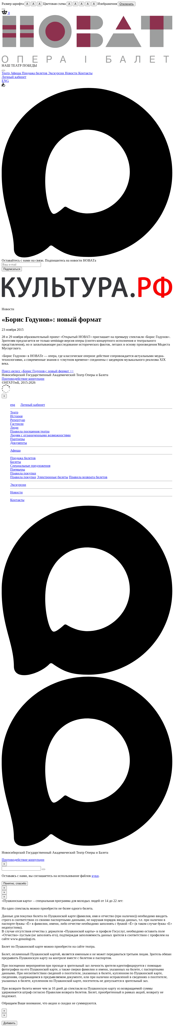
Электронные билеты (52, 477)
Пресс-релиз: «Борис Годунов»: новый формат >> (38, 371)
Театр (6, 73)
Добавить (9, 1023)
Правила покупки (23, 473)
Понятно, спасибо (14, 883)
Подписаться (11, 269)
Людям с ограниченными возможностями (40, 435)
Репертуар (17, 420)
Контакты (85, 73)
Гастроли (17, 424)
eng (12, 405)
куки (95, 876)
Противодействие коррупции (23, 378)
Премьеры (17, 469)
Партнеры (17, 439)
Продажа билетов (35, 73)
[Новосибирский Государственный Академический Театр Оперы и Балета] (87, 61)
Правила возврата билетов (88, 477)
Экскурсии (56, 73)
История (16, 416)
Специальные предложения (30, 465)
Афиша (16, 73)
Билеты (15, 462)
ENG (5, 81)
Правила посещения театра (29, 431)
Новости (71, 73)
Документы (18, 443)
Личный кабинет (14, 77)
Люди (14, 427)
